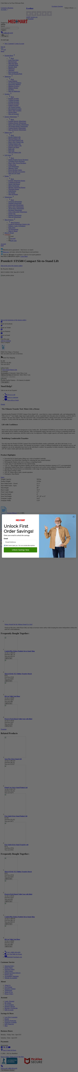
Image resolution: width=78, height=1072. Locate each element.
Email (6, 538)
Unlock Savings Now (20, 550)
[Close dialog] (73, 516)
